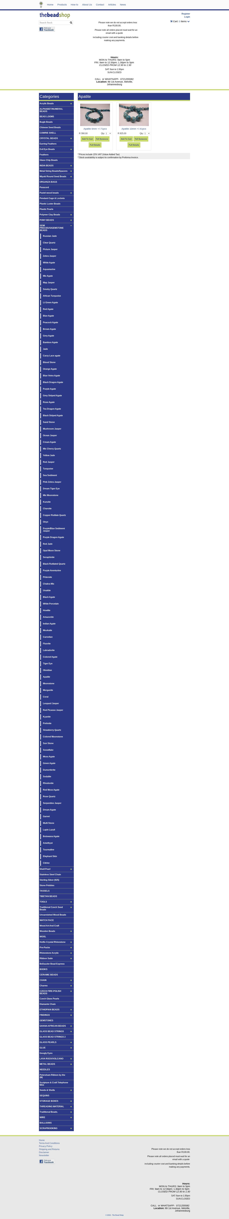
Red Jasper (48, 462)
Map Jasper (49, 282)
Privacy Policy (45, 1146)
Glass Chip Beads (49, 160)
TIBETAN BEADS (48, 896)
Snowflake (48, 750)
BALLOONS (46, 1123)
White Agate (49, 262)
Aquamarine (49, 269)
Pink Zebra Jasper (52, 482)
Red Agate (48, 309)
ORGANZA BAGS (48, 182)
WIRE (42, 1117)
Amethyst (48, 843)
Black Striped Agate (53, 415)
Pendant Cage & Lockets (52, 198)
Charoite (47, 508)
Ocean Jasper (50, 435)
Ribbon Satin (46, 958)
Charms (44, 986)
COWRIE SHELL (48, 133)
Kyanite (47, 717)
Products (62, 4)
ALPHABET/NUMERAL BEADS (51, 110)
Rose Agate (49, 402)
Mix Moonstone (50, 495)
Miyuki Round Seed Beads (53, 176)
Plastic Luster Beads (50, 204)
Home (50, 4)
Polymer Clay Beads (50, 214)
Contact (100, 4)
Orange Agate (50, 369)
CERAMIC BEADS (49, 975)
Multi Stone (48, 823)
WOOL (43, 936)
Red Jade (47, 544)
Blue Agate (48, 316)
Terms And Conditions (49, 1143)
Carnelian (48, 637)
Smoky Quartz (50, 289)
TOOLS (43, 902)
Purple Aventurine (52, 570)
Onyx (45, 522)
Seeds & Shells (47, 1090)
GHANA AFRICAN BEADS (53, 1026)
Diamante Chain (48, 1004)
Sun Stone (48, 743)
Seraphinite (48, 557)
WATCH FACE (47, 920)
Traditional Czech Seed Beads (51, 908)
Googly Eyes (46, 1053)
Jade (45, 349)
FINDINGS (45, 1015)
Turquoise (48, 469)
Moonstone (48, 683)
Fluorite (47, 643)
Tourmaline (48, 850)
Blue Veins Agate (51, 375)
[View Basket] (171, 21)
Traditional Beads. (49, 1112)
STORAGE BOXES (49, 1101)
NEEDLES (45, 1069)
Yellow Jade (49, 455)
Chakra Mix (48, 584)
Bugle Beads (46, 122)
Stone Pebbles (47, 885)
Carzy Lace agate (51, 356)
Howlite (46, 610)
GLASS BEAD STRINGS (52, 1031)
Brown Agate (49, 329)
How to (74, 4)
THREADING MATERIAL (52, 1106)
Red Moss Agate (51, 790)
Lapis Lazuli (49, 830)
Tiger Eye (47, 663)
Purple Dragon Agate (53, 537)
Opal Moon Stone (51, 550)
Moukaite (47, 630)
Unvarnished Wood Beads (53, 915)
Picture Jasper (50, 249)
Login (187, 17)
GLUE (43, 1048)
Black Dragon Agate (53, 382)
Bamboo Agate (50, 342)
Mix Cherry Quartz (52, 449)
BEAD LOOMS (47, 116)
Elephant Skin (50, 856)
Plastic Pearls (46, 209)
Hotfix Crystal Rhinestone (52, 942)
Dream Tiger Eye (51, 488)
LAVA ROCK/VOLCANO (51, 1058)
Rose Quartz (49, 796)
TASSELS (45, 891)
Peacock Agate (50, 322)
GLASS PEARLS (48, 1042)
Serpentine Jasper (52, 803)
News (123, 4)
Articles (112, 4)
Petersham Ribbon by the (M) (52, 1076)
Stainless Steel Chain (50, 874)
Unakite (47, 590)
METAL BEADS (47, 1064)
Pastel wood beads (49, 193)
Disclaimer (44, 1152)
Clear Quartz (49, 243)
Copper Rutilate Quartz (54, 515)
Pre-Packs (45, 947)
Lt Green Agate (50, 302)
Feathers (44, 155)
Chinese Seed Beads (50, 127)
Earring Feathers (48, 144)
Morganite (48, 690)
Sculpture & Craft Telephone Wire (54, 1083)
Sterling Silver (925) (49, 880)
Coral (45, 697)
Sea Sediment (50, 475)
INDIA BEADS (47, 165)
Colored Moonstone (53, 737)
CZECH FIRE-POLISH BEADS (50, 992)
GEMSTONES (46, 1020)
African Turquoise (52, 296)
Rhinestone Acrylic (49, 953)
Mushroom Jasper (52, 429)
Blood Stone (49, 362)
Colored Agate (50, 657)
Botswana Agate (51, 836)
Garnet (46, 816)
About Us (87, 4)
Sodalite (47, 776)
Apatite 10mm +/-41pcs (134, 128)
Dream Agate (49, 810)
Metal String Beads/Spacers (53, 171)
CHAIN (43, 980)
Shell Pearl (45, 869)
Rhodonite (48, 783)
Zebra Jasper (49, 256)
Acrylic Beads (47, 103)
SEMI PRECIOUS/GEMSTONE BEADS (52, 227)
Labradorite (49, 650)
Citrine (46, 863)
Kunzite (47, 502)
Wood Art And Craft (49, 926)
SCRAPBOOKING (48, 1128)
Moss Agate (49, 756)
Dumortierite (49, 770)
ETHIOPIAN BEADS (50, 1009)
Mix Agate (48, 276)
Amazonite (48, 617)
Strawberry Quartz (52, 730)
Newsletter (44, 1155)
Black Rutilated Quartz (54, 564)
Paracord (44, 187)
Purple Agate (49, 389)
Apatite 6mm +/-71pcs (95, 128)
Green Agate (49, 763)
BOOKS (43, 969)
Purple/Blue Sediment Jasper (54, 529)
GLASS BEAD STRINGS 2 (53, 1037)
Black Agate (49, 597)
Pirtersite (47, 577)
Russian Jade (50, 236)
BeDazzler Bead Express (52, 964)
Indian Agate (49, 624)
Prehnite (47, 723)
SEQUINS (44, 1095)
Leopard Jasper (51, 703)
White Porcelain (51, 604)
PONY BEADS (47, 220)
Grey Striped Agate (52, 395)
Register (186, 14)
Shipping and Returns (49, 1149)
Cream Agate (49, 442)
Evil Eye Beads (47, 149)
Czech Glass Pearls (49, 999)
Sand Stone (49, 422)
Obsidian (47, 670)
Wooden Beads (47, 931)
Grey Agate (48, 336)
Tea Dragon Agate (52, 409)
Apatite (46, 677)
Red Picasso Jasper (53, 710)
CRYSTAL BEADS (49, 138)
